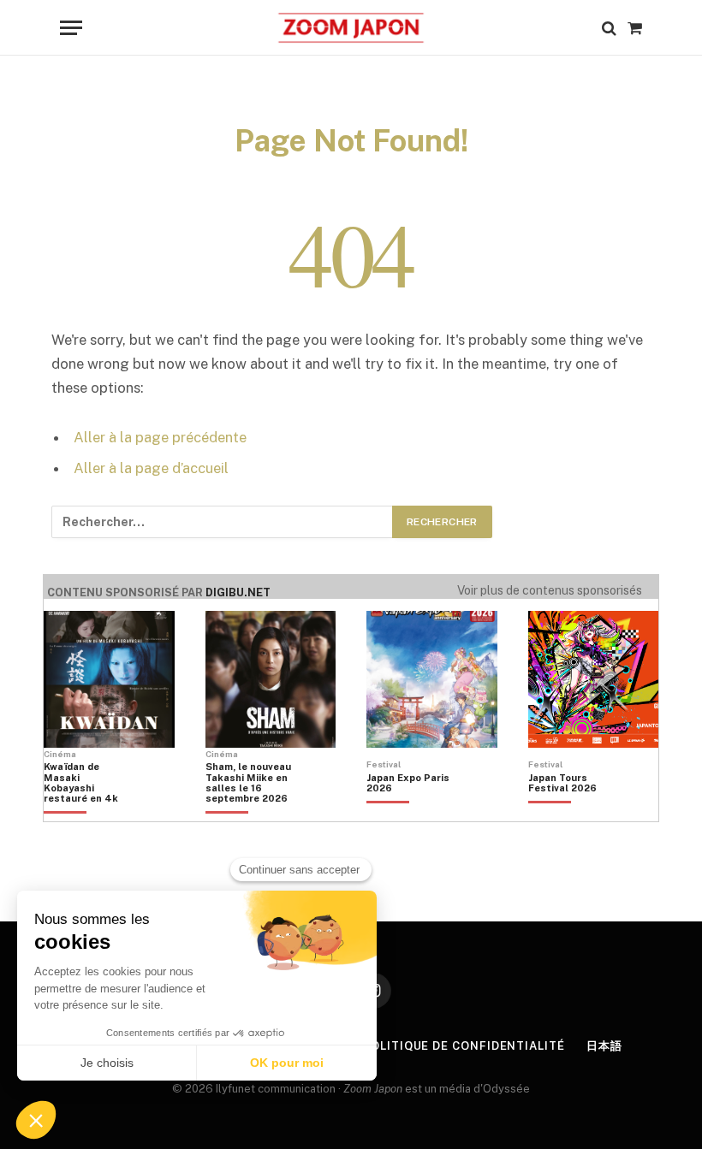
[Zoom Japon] (350, 28)
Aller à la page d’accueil (151, 468)
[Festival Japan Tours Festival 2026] (571, 812)
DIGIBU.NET (238, 592)
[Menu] (71, 28)
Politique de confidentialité (463, 1045)
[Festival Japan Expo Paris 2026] (409, 812)
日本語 (604, 1045)
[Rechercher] (609, 28)
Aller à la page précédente (160, 437)
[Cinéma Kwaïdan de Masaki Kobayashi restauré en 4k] (86, 812)
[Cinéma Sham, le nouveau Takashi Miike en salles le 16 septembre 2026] (248, 812)
